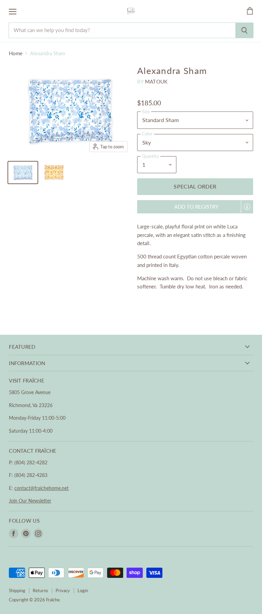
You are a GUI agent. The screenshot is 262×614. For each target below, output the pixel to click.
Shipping (17, 590)
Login (82, 590)
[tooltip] (247, 206)
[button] (195, 206)
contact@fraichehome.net (41, 488)
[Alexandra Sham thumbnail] (23, 172)
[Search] (244, 30)
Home (16, 53)
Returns (40, 590)
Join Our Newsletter (30, 501)
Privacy (63, 590)
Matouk (156, 81)
